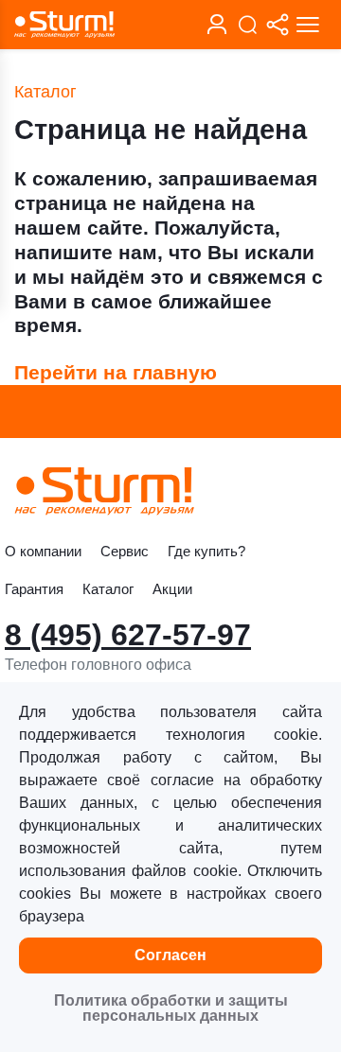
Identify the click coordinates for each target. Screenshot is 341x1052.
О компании (43, 551)
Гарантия (34, 589)
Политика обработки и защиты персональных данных (171, 1008)
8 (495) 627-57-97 (128, 635)
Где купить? (206, 551)
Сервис (124, 551)
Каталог (108, 589)
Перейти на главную (115, 372)
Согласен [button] (170, 955)
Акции (172, 589)
